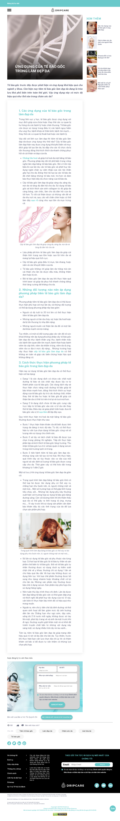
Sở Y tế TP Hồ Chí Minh (16, 787)
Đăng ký (102, 764)
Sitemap (10, 782)
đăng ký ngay (57, 705)
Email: (66, 764)
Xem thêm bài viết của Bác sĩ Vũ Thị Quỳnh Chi (57, 717)
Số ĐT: (62, 667)
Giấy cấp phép (13, 764)
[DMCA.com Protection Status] (60, 814)
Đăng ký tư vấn (13, 3)
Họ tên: (42, 667)
